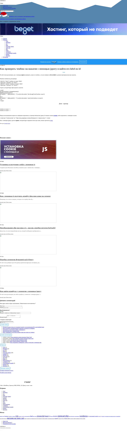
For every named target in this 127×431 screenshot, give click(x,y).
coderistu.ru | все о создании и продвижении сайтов (13, 19)
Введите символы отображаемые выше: (10, 313)
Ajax (7, 41)
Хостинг (8, 55)
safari (7, 50)
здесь (51, 120)
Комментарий (3, 317)
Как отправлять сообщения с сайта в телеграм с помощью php (25, 342)
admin (1, 416)
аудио (99, 416)
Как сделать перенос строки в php (18, 341)
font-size (19, 416)
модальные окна (33, 418)
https (34, 416)
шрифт (74, 418)
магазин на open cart (15, 418)
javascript (40, 416)
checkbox (10, 416)
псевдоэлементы (39, 418)
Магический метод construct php (11, 331)
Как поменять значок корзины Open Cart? (21, 337)
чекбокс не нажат (4, 109)
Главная (5, 38)
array (3, 416)
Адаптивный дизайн (11, 53)
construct (13, 416)
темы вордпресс (61, 418)
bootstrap (6, 416)
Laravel (4, 354)
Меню (1, 3)
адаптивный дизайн (93, 416)
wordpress (8, 51)
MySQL (5, 355)
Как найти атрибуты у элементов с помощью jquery (20, 291)
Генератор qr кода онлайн (9, 8)
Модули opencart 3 (7, 7)
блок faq (103, 416)
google (23, 416)
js (49, 416)
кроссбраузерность (3, 418)
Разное (7, 54)
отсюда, (56, 115)
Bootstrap (8, 42)
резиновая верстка (51, 418)
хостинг (71, 418)
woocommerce (76, 416)
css (6, 43)
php (7, 49)
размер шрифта (44, 418)
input (36, 416)
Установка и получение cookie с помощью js (17, 164)
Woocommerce (6, 360)
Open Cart (5, 5)
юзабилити (78, 418)
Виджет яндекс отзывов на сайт (19, 339)
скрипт (56, 418)
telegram (72, 416)
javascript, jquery (10, 46)
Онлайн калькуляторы (5, 372)
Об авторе (5, 57)
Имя (1, 306)
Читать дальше (9, 170)
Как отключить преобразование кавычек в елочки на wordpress (19, 328)
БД (88, 416)
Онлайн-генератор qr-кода (6, 370)
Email (1, 307)
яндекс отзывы (82, 418)
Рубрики (5, 40)
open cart (8, 47)
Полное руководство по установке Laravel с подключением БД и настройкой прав (23, 327)
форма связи (67, 418)
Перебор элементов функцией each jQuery (17, 260)
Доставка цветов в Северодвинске (5, 427)
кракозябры (118, 416)
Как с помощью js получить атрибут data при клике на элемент (25, 196)
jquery (47, 416)
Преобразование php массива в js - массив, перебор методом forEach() (27, 228)
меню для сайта (27, 418)
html (7, 45)
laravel (52, 416)
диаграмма (107, 416)
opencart (61, 416)
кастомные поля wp (112, 416)
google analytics (27, 416)
